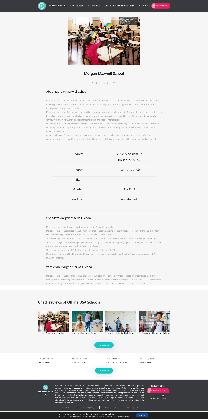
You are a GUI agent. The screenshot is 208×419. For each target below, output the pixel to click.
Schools (143, 6)
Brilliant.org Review (147, 359)
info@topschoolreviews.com (158, 398)
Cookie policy (132, 407)
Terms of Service (110, 407)
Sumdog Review (146, 362)
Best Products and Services (120, 6)
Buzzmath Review (79, 362)
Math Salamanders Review (116, 362)
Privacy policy (88, 407)
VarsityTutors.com (160, 6)
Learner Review (44, 362)
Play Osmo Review (45, 359)
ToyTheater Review (79, 359)
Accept (142, 415)
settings (125, 416)
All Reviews (94, 6)
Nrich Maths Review (114, 359)
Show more (104, 345)
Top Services (76, 6)
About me (66, 407)
